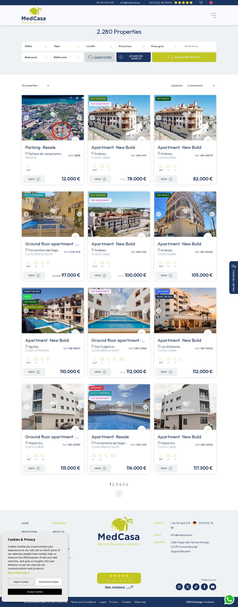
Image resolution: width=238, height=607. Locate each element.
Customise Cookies (48, 581)
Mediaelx (209, 602)
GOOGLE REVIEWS (161, 2)
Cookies (126, 602)
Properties (59, 523)
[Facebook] (204, 586)
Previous (25, 117)
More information (18, 572)
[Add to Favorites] (75, 140)
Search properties (187, 57)
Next (80, 117)
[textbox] (29, 46)
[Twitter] (187, 586)
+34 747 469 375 (105, 2)
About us (58, 531)
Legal (102, 602)
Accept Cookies (35, 591)
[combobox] (33, 46)
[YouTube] (212, 586)
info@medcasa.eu (130, 2)
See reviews (115, 587)
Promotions (29, 531)
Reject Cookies (21, 581)
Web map (140, 602)
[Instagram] (179, 586)
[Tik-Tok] (196, 586)
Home (25, 523)
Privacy (113, 602)
